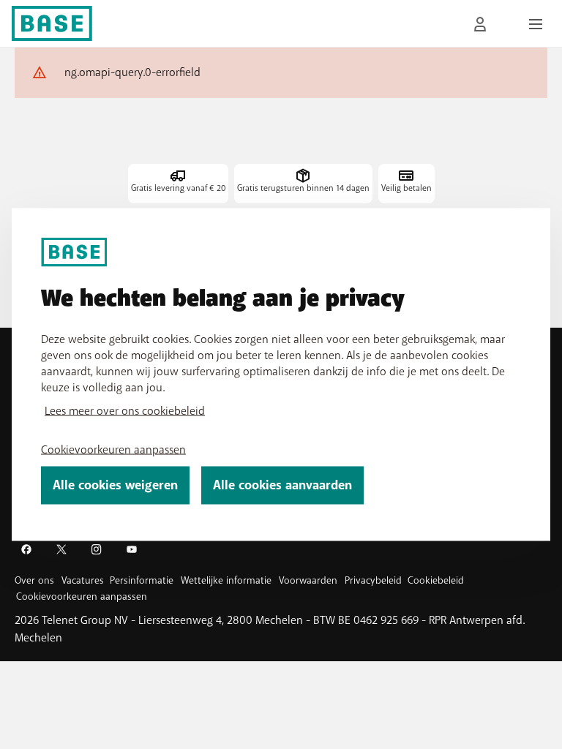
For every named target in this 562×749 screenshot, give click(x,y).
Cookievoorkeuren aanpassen (113, 450)
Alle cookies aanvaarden (282, 485)
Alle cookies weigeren (115, 485)
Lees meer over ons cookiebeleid (125, 411)
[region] (281, 374)
